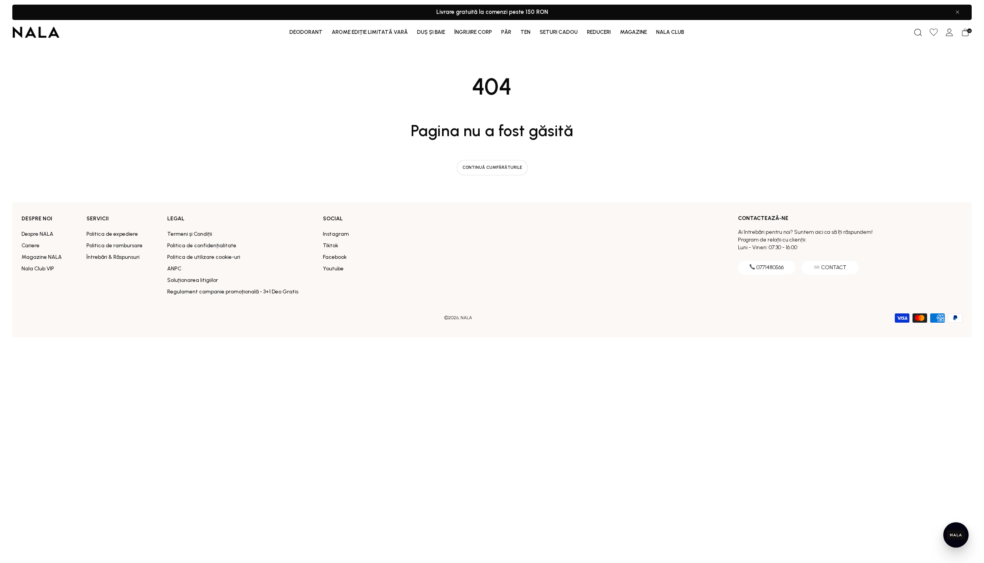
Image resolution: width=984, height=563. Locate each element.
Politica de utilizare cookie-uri (203, 257)
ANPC (174, 268)
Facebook (335, 257)
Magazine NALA (42, 257)
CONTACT (833, 267)
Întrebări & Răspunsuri (113, 257)
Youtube (333, 268)
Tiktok (330, 245)
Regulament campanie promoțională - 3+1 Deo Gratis (232, 291)
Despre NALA (37, 234)
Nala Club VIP (38, 268)
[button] (918, 32)
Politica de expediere (112, 234)
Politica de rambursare (114, 245)
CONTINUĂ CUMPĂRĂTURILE (492, 167)
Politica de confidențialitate (201, 245)
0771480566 (770, 267)
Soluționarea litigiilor (192, 280)
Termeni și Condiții (189, 234)
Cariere (31, 245)
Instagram (336, 234)
